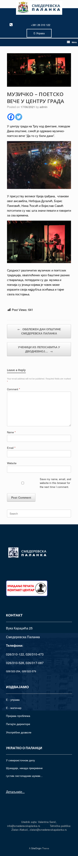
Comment (13, 389)
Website (11, 463)
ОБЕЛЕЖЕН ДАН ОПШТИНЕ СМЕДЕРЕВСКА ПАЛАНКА (39, 331)
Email (11, 448)
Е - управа (13, 700)
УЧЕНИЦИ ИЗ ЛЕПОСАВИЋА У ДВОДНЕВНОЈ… (39, 349)
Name (11, 432)
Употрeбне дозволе (18, 732)
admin (43, 107)
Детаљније (14, 791)
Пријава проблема (18, 716)
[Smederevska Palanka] (39, 8)
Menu (74, 42)
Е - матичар (13, 708)
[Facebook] (10, 116)
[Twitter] (18, 116)
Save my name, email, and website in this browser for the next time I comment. (55, 483)
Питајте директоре (18, 724)
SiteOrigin (36, 848)
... (23, 791)
